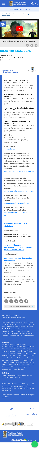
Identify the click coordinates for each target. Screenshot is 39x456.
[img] (3, 4)
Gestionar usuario (29, 346)
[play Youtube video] (19, 29)
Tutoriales (13, 360)
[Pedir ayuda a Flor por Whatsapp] (34, 444)
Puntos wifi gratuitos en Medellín (14, 362)
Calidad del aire (7, 58)
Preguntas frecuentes (23, 344)
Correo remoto (8, 344)
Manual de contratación (15, 358)
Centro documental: (9, 317)
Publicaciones (29, 335)
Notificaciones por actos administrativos (17, 322)
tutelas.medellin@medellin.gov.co (18, 203)
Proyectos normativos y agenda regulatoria (17, 333)
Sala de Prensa (13, 14)
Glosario (5, 349)
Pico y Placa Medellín (26, 360)
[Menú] (3, 3)
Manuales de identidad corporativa (23, 349)
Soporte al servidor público (12, 335)
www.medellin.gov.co (12, 245)
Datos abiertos (18, 369)
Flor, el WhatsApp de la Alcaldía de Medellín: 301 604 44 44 (18, 249)
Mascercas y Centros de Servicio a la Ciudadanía (18, 259)
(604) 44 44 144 (32, 416)
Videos (20, 14)
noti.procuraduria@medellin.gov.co (19, 191)
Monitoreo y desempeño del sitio (14, 351)
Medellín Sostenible (22, 58)
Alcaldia (4, 14)
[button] (32, 3)
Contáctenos (9, 149)
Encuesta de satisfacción (11, 346)
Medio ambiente (7, 60)
